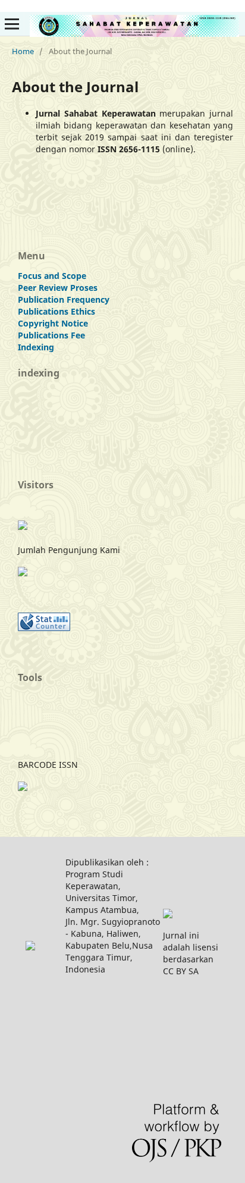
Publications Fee (51, 335)
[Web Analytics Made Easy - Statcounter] (44, 627)
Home (23, 51)
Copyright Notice (53, 323)
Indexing (36, 347)
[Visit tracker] (22, 526)
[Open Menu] (12, 24)
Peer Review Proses (58, 287)
